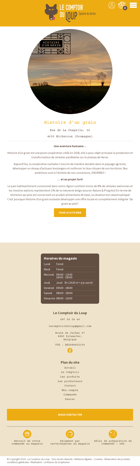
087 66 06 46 (70, 319)
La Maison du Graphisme (56, 462)
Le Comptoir (70, 372)
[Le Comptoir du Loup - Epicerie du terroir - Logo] (70, 13)
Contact (70, 385)
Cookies (98, 459)
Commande (70, 394)
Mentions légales (83, 459)
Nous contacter (70, 415)
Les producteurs (70, 381)
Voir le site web (70, 212)
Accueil (70, 367)
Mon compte (70, 390)
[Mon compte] (112, 5)
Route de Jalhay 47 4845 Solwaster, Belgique (70, 336)
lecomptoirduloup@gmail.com (70, 326)
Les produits (70, 376)
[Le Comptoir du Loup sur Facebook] (70, 350)
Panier (70, 399)
